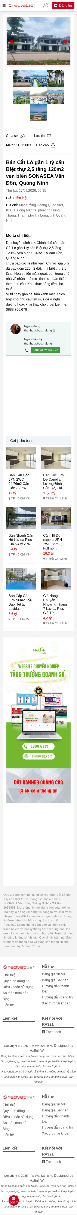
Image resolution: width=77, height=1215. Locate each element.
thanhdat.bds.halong (38, 330)
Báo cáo (42, 145)
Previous (11, 42)
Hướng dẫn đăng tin (57, 997)
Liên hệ (8, 1005)
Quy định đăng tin (16, 981)
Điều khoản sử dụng (18, 987)
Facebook (53, 1032)
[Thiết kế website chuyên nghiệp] (38, 704)
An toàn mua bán (15, 993)
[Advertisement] (38, 395)
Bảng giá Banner (55, 980)
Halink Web (38, 1051)
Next (66, 42)
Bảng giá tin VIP (54, 974)
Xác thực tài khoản (56, 1003)
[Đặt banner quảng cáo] (38, 785)
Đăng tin (65, 5)
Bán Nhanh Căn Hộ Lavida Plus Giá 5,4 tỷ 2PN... (21, 540)
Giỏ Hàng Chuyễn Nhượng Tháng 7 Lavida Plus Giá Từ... (55, 604)
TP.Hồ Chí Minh (21, 498)
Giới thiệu (10, 975)
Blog (6, 999)
